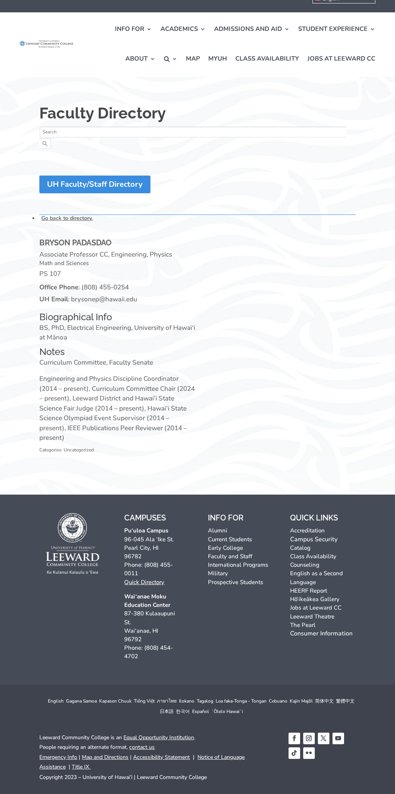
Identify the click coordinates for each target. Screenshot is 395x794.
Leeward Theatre (312, 616)
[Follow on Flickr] (309, 753)
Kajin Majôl (301, 701)
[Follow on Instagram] (309, 738)
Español (200, 711)
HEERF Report (308, 591)
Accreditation (307, 530)
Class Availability (267, 58)
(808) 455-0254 (105, 287)
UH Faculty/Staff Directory (95, 184)
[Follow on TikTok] (294, 753)
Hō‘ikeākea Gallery (314, 599)
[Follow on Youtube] (338, 738)
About (136, 58)
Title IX (81, 766)
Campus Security (314, 539)
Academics (179, 29)
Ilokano (186, 701)
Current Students (230, 539)
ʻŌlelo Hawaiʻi (227, 711)
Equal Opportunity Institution (158, 737)
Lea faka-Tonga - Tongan (241, 701)
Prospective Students (235, 582)
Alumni (217, 530)
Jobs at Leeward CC (341, 58)
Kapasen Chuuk (115, 701)
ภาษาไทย (167, 701)
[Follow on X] (323, 738)
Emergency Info (58, 757)
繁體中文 (345, 701)
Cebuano (278, 701)
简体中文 (324, 701)
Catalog (300, 548)
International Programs (238, 565)
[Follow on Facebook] (294, 738)
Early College (225, 548)
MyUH (217, 58)
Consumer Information (321, 633)
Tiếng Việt (144, 701)
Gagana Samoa (81, 701)
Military (218, 573)
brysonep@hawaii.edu (104, 299)
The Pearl (303, 625)
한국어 (183, 711)
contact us (142, 747)
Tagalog (205, 701)
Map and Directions (105, 757)
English (56, 701)
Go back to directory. (67, 218)
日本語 (167, 711)
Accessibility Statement (161, 757)
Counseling (304, 565)
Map (193, 58)
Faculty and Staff (230, 556)
